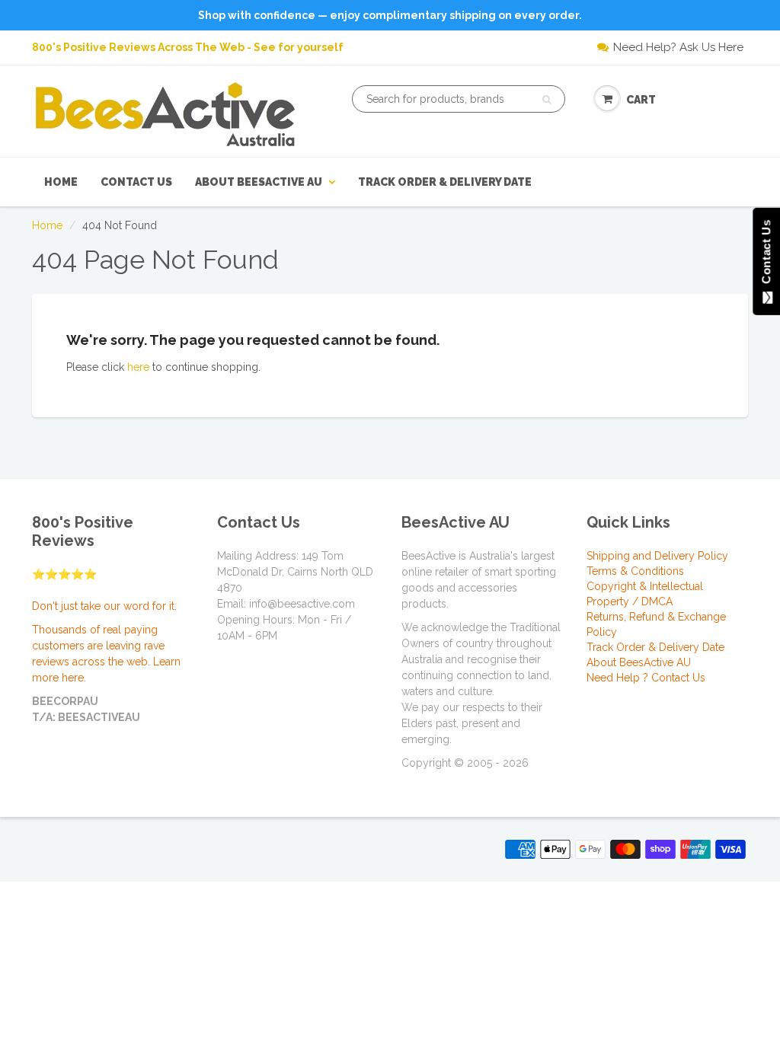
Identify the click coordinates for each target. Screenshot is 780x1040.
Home (61, 182)
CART (641, 100)
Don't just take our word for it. (104, 606)
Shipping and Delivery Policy (657, 556)
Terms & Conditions (635, 571)
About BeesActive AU (258, 182)
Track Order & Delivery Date (445, 182)
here (138, 367)
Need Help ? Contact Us (646, 678)
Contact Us (136, 182)
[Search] (546, 100)
